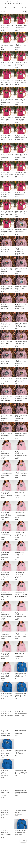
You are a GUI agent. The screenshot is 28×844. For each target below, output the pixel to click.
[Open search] (5, 7)
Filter (4, 11)
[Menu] (2, 7)
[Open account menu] (22, 7)
